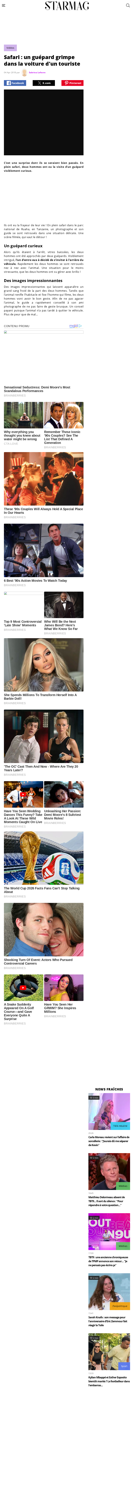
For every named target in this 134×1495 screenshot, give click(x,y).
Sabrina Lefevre (37, 72)
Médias (123, 1186)
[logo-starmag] (67, 5)
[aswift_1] (67, 35)
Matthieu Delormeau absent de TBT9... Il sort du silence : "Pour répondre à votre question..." (106, 1201)
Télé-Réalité (120, 1125)
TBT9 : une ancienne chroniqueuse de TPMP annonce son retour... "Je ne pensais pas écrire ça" (108, 1261)
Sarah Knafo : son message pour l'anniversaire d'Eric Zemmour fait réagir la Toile (107, 1321)
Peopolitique (120, 1306)
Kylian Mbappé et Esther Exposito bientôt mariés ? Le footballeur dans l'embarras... (109, 1381)
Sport (124, 1366)
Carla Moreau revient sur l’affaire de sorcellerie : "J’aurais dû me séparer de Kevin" (108, 1141)
